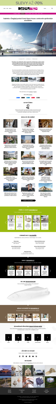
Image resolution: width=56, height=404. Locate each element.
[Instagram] (23, 356)
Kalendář (34, 391)
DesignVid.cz (30, 260)
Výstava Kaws (16, 241)
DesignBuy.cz (33, 210)
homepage (15, 13)
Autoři (22, 391)
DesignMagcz (30, 363)
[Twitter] (26, 356)
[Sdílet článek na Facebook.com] (18, 97)
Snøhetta (31, 91)
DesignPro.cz (35, 308)
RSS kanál (34, 390)
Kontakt (9, 390)
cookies (36, 399)
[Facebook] (20, 356)
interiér (26, 13)
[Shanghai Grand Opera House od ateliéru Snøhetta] (28, 39)
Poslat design (46, 391)
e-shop (4, 8)
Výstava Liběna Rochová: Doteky (40, 246)
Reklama (9, 391)
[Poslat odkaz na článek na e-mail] (38, 97)
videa (7, 8)
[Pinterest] (30, 356)
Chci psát (9, 392)
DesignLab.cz (30, 402)
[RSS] (36, 356)
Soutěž (46, 390)
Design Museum (30, 282)
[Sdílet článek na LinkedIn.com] (28, 97)
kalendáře (33, 235)
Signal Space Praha (27, 251)
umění (41, 13)
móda (33, 13)
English (46, 392)
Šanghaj (35, 91)
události (19, 13)
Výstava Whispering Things (16, 246)
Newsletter (34, 392)
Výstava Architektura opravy (40, 241)
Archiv (22, 392)
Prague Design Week (35, 326)
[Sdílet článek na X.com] (23, 97)
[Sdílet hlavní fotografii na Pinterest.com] (33, 97)
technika (36, 13)
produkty (30, 13)
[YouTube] (33, 356)
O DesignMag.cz (22, 390)
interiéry (10, 8)
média (39, 13)
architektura (23, 13)
